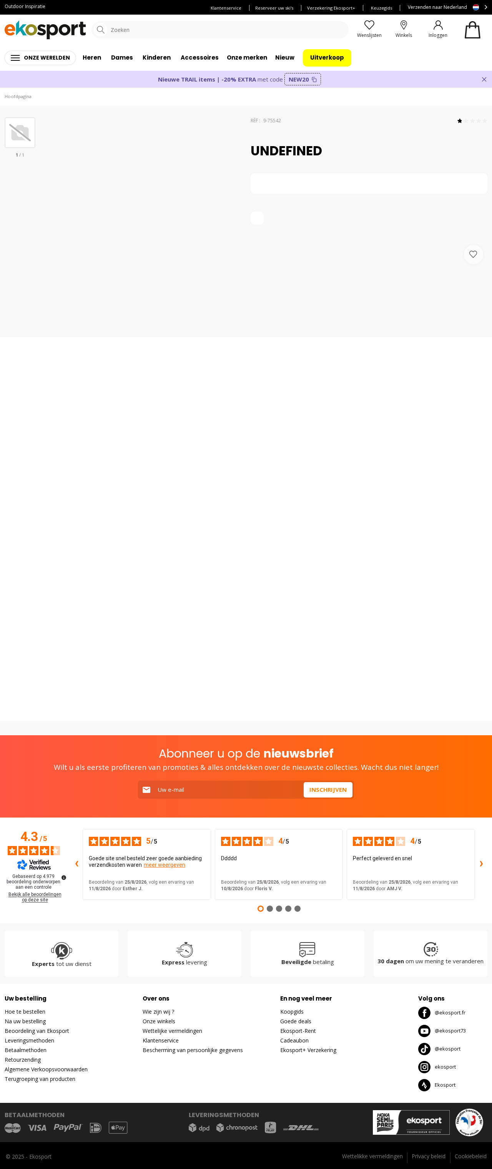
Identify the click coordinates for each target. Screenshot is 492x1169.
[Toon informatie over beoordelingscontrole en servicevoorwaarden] (64, 877)
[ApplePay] (118, 1128)
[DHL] (301, 1127)
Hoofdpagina (18, 96)
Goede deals (295, 1021)
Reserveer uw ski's (274, 8)
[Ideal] (95, 1128)
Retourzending (23, 1059)
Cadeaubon (294, 1040)
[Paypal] (68, 1128)
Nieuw (284, 57)
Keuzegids (381, 8)
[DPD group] (199, 1127)
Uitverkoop (327, 57)
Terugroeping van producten (40, 1078)
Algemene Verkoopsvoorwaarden (46, 1069)
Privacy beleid (428, 1156)
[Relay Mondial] (270, 1127)
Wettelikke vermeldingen (372, 1156)
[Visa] (37, 1128)
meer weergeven (164, 865)
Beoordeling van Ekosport (37, 1030)
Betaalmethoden (26, 1050)
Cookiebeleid (471, 1156)
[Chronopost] (237, 1127)
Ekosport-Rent (298, 1030)
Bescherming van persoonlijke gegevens (193, 1050)
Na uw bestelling (25, 1021)
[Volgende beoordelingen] (481, 864)
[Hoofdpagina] (45, 29)
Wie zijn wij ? (158, 1011)
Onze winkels (159, 1021)
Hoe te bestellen (25, 1011)
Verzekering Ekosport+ (331, 8)
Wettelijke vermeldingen (172, 1030)
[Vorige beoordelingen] (76, 864)
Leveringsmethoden (29, 1040)
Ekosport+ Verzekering (308, 1050)
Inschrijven (328, 789)
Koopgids (292, 1011)
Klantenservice (226, 8)
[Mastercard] (13, 1127)
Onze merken (247, 57)
